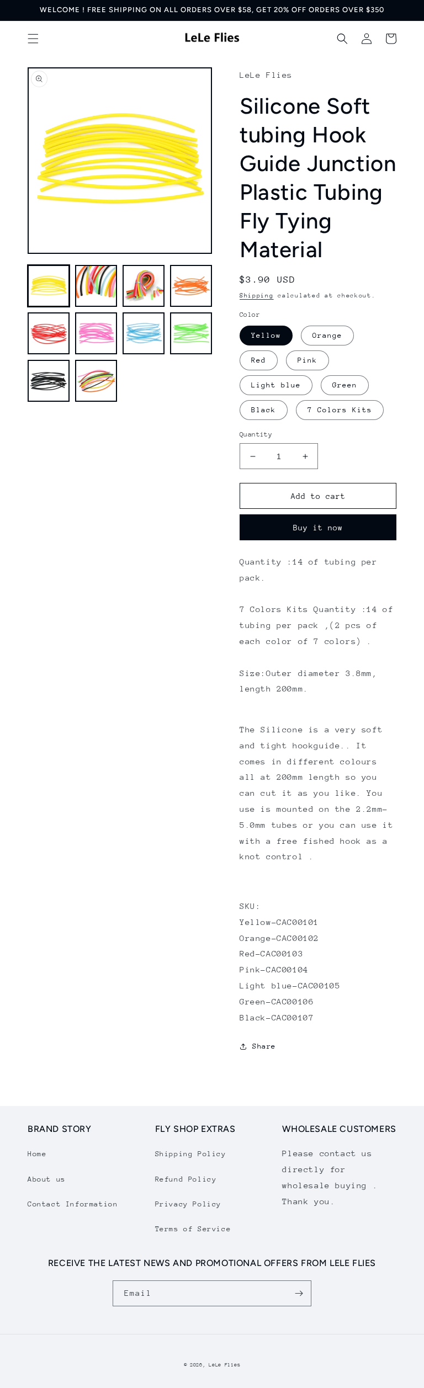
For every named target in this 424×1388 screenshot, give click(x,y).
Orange (327, 335)
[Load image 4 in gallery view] (191, 286)
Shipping (257, 295)
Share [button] (264, 1046)
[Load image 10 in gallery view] (96, 381)
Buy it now (318, 527)
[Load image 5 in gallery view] (49, 333)
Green (344, 385)
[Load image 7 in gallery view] (144, 333)
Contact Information (73, 1204)
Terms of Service (193, 1229)
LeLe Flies (224, 1365)
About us (47, 1179)
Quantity (256, 434)
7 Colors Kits (340, 410)
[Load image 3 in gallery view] (144, 286)
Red (258, 360)
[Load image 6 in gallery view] (96, 333)
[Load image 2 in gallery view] (96, 286)
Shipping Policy (190, 1154)
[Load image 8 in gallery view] (191, 333)
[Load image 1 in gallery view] (49, 286)
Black (263, 410)
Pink (307, 360)
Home (37, 1154)
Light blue (276, 385)
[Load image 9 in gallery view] (49, 381)
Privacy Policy (188, 1204)
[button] (33, 38)
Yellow (266, 335)
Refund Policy (186, 1179)
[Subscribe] (299, 1293)
